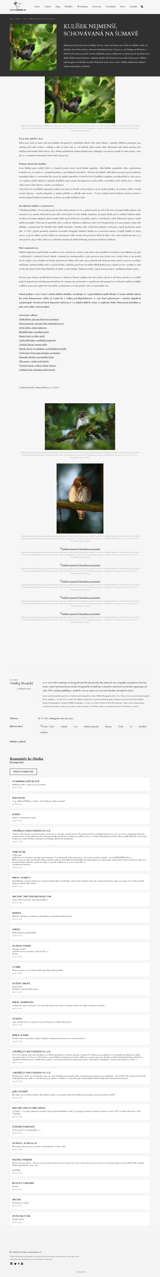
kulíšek (64, 726)
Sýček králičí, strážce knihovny (33, 327)
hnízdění (142, 726)
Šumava (108, 726)
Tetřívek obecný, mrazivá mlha (33, 344)
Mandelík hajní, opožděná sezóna (34, 332)
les (131, 726)
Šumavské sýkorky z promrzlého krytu (36, 357)
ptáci (71, 718)
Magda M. (18, 797)
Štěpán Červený (23, 1126)
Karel (16, 814)
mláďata (44, 732)
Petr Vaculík (21, 1216)
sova (76, 726)
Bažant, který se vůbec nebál (32, 336)
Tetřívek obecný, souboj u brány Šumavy (37, 365)
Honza (17, 1018)
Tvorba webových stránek (81, 1272)
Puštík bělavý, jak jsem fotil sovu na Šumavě (39, 319)
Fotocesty (97, 6)
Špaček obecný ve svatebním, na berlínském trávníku (42, 348)
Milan (16, 1199)
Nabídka (69, 6)
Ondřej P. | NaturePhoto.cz (31, 830)
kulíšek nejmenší (91, 726)
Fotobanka (110, 6)
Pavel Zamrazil (23, 1002)
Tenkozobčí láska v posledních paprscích (37, 340)
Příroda (18, 19)
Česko (52, 726)
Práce (122, 6)
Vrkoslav (19, 851)
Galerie (48, 6)
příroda (64, 718)
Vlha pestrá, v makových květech (34, 361)
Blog (58, 6)
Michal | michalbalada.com (31, 896)
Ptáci (24, 19)
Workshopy (82, 6)
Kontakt (133, 6)
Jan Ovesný (20, 1091)
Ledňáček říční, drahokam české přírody (37, 369)
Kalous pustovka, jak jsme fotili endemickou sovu (41, 323)
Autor (37, 6)
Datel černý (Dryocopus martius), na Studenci (39, 353)
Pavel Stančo (21, 877)
